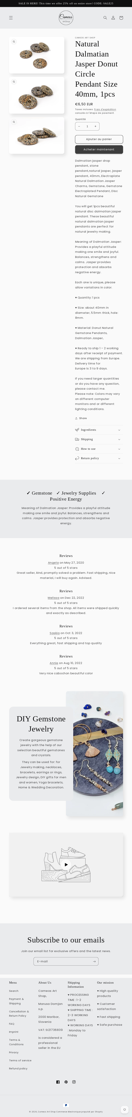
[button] (11, 18)
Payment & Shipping (16, 1001)
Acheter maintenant (99, 149)
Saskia (55, 633)
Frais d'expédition (105, 109)
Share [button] (83, 418)
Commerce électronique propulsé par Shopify (79, 1111)
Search (14, 991)
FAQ (11, 1024)
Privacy (14, 1052)
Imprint (14, 1032)
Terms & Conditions (16, 1042)
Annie (54, 663)
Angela (53, 563)
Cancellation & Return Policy (19, 1014)
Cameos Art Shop (47, 1111)
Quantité (80, 119)
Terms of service (20, 1060)
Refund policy (18, 1068)
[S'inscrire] (94, 961)
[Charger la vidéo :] (66, 865)
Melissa (53, 598)
